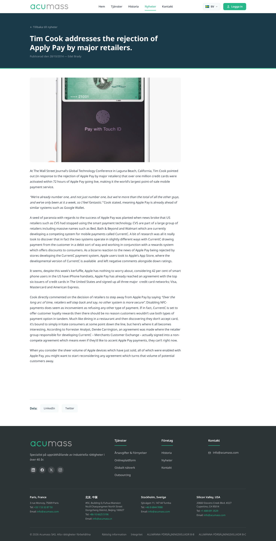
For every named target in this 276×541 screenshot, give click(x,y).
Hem (102, 6)
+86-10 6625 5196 (99, 514)
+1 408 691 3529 (209, 510)
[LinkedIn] (33, 470)
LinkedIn (49, 408)
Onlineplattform (125, 460)
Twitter (69, 408)
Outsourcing (123, 475)
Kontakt (167, 6)
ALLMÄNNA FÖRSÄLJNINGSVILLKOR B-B (170, 534)
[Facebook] (42, 470)
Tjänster (116, 6)
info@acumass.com (48, 511)
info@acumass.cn (102, 518)
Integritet (137, 534)
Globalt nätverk (125, 467)
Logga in (237, 6)
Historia (133, 6)
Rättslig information (114, 534)
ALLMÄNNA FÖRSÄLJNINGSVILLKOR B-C (222, 534)
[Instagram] (60, 470)
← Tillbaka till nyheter (43, 27)
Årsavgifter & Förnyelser (131, 453)
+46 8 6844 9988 (154, 507)
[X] (51, 470)
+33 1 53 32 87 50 (43, 507)
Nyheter (150, 6)
